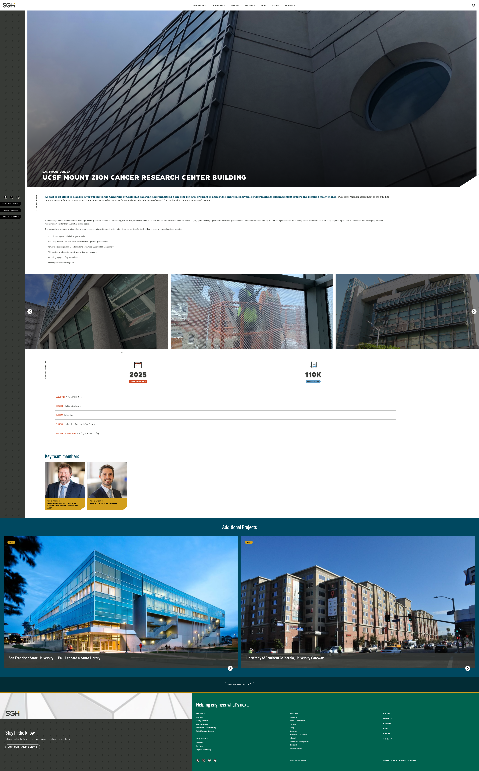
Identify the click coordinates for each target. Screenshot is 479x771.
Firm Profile (199, 743)
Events (275, 5)
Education (293, 724)
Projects (388, 713)
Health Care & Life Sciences (298, 734)
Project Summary (10, 217)
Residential (293, 745)
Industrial (293, 738)
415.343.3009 (99, 507)
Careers (249, 5)
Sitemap (303, 760)
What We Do (198, 5)
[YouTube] (215, 760)
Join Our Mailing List (21, 747)
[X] (203, 760)
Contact (289, 5)
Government (293, 731)
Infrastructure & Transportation (299, 741)
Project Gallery (10, 210)
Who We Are (217, 5)
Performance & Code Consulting (206, 727)
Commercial (293, 717)
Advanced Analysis (202, 724)
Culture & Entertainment (297, 721)
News (263, 5)
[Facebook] (197, 760)
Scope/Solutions (10, 204)
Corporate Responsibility (203, 749)
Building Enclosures (202, 721)
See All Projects (238, 684)
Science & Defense (296, 748)
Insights (235, 5)
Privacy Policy (294, 760)
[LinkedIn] (209, 760)
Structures (199, 717)
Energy (292, 727)
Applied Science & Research (205, 731)
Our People (199, 746)
